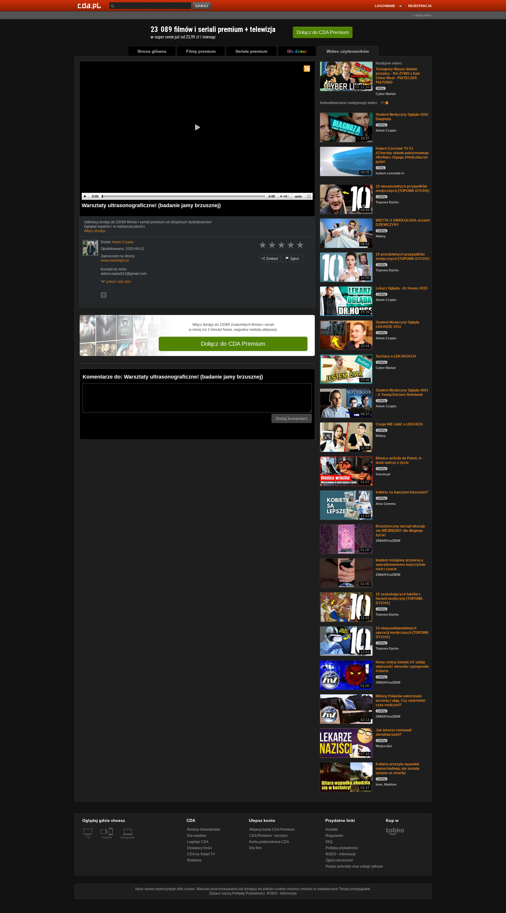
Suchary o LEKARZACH (396, 356)
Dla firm (255, 848)
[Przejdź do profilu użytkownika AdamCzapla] (90, 248)
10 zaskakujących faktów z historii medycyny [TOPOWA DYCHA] (399, 598)
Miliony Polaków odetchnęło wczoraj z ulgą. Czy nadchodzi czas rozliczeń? (400, 700)
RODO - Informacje (282, 893)
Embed (272, 259)
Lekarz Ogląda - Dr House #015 (402, 288)
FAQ (329, 842)
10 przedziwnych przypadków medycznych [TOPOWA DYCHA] (402, 256)
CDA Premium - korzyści (268, 836)
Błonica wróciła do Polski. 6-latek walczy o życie (399, 460)
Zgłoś (294, 259)
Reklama (194, 860)
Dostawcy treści (199, 848)
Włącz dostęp (94, 231)
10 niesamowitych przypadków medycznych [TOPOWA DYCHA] (402, 188)
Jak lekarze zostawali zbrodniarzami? (393, 732)
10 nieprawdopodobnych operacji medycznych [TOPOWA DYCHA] (402, 632)
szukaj (202, 6)
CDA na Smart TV (201, 854)
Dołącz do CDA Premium (233, 343)
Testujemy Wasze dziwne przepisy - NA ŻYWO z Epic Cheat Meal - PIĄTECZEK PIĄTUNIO (398, 75)
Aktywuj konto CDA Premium (272, 829)
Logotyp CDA (197, 842)
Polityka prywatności (342, 848)
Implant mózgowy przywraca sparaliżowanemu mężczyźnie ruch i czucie (400, 564)
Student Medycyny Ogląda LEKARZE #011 (397, 324)
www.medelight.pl (115, 260)
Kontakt (332, 829)
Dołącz (323, 32)
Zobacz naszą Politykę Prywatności (237, 893)
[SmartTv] (111, 841)
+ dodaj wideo (422, 15)
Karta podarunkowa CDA (269, 842)
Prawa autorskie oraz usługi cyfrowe (354, 866)
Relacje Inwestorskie (203, 829)
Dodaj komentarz (291, 418)
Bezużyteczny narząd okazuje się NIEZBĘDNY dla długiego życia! (400, 530)
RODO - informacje (341, 854)
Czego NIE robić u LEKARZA (399, 424)
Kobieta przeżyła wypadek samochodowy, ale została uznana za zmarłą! (397, 768)
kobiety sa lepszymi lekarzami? (402, 492)
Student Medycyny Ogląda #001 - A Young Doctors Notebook (402, 392)
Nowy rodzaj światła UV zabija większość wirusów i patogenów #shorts (402, 666)
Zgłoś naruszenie (339, 860)
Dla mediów (196, 836)
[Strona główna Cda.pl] (90, 5)
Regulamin (334, 836)
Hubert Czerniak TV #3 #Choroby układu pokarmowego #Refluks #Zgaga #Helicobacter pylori (402, 155)
